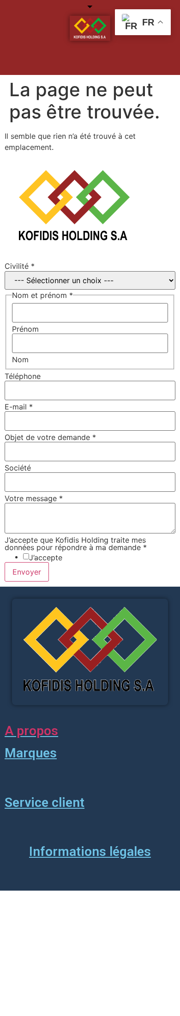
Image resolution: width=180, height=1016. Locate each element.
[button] (84, 61)
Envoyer (26, 571)
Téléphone (23, 376)
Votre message (34, 498)
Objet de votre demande (50, 437)
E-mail (19, 406)
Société (18, 467)
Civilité (20, 266)
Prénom (25, 329)
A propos (31, 730)
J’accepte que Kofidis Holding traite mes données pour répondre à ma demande (76, 543)
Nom (20, 359)
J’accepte (45, 557)
